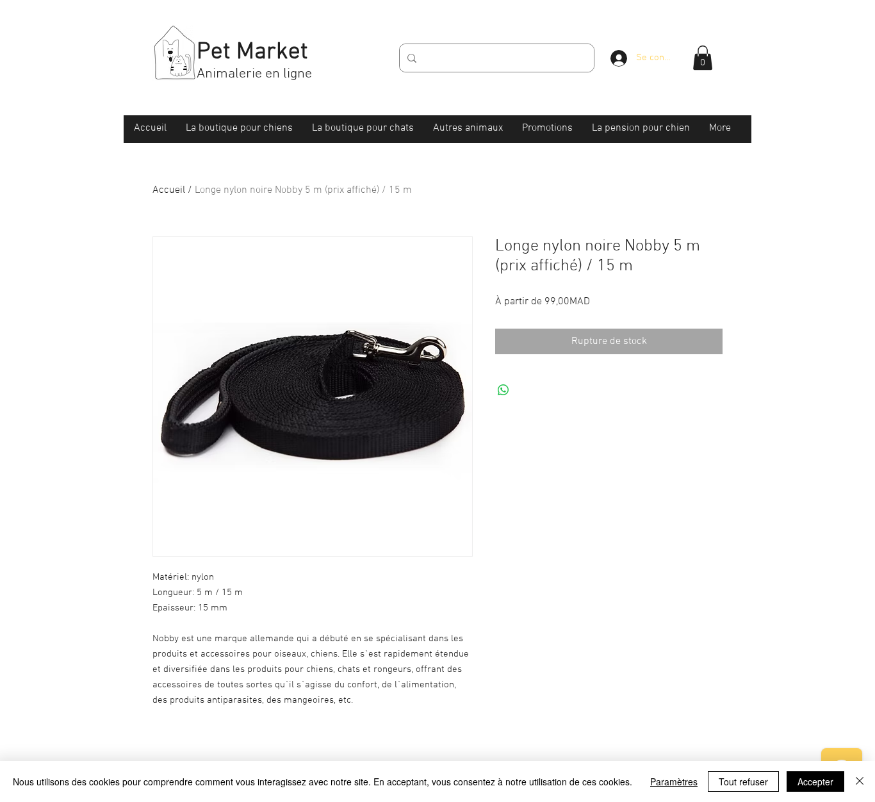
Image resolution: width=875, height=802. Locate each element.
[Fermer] (859, 781)
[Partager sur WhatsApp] (503, 390)
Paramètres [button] (674, 781)
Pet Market (252, 52)
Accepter (815, 781)
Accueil (168, 190)
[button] (702, 57)
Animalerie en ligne (254, 74)
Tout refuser (743, 781)
